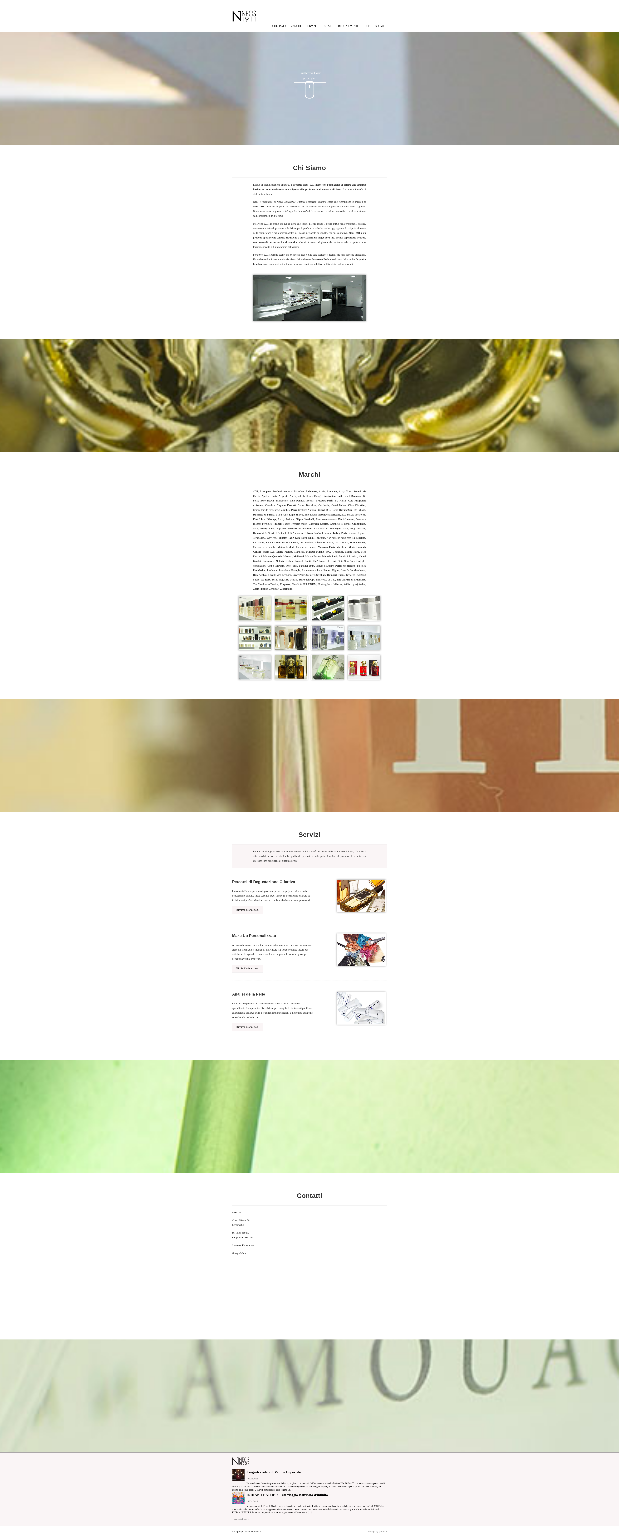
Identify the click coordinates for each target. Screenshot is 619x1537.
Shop (366, 26)
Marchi (295, 26)
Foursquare (248, 1245)
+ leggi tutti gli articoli (240, 1519)
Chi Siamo (279, 26)
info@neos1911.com (242, 1237)
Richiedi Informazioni (247, 909)
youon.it (383, 1531)
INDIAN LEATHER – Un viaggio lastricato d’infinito (287, 1495)
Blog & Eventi (348, 26)
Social (379, 26)
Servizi (311, 26)
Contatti (327, 26)
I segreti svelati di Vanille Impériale (273, 1472)
